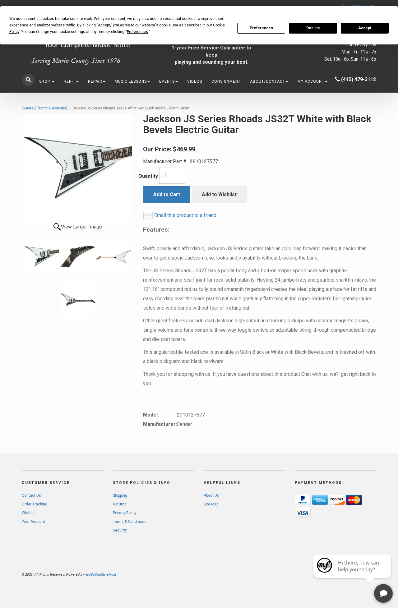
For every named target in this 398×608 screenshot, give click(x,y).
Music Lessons (131, 81)
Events (167, 81)
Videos (194, 81)
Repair (95, 81)
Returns (120, 504)
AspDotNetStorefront (100, 575)
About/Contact (267, 81)
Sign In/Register (355, 5)
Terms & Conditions (129, 521)
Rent (70, 81)
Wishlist (29, 513)
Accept (364, 28)
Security (120, 530)
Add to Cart (166, 194)
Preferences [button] (137, 32)
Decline (313, 28)
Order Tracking (34, 504)
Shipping (120, 495)
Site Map (211, 504)
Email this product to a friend (185, 215)
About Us (211, 495)
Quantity (148, 176)
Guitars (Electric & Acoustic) (44, 108)
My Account (311, 81)
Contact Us (31, 495)
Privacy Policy (125, 513)
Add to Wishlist (219, 194)
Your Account (33, 521)
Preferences (261, 28)
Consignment (226, 81)
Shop (45, 81)
